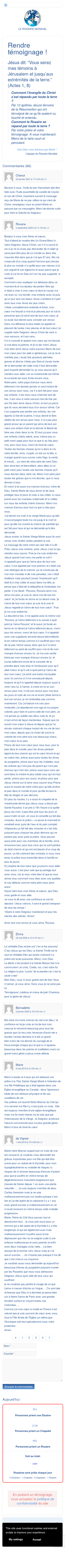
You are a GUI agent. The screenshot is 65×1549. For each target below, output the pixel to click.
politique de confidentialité (35, 1500)
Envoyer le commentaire (18, 1386)
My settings (16, 1539)
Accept (37, 1539)
